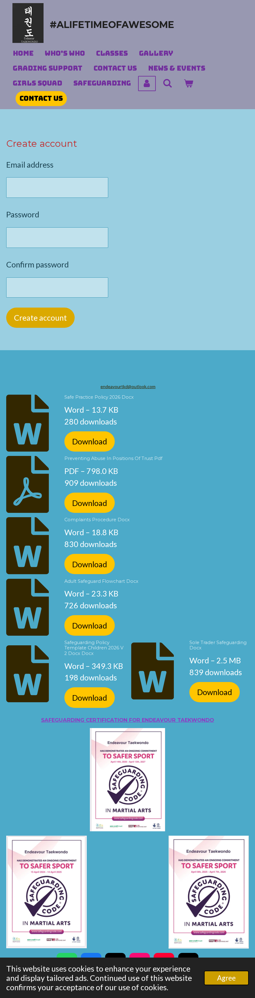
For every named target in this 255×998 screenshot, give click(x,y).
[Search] (168, 83)
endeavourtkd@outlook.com (127, 386)
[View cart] (188, 83)
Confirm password (37, 264)
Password (22, 214)
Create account (40, 317)
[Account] (147, 83)
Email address (29, 164)
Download (89, 441)
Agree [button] (226, 978)
